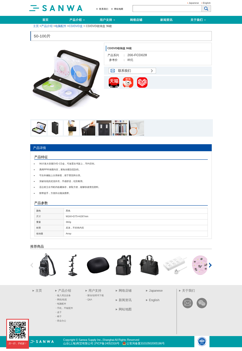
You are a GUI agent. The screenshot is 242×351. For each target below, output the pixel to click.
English (207, 3)
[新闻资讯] (166, 20)
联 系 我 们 (103, 9)
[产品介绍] (75, 20)
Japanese (194, 3)
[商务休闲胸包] (47, 276)
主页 (36, 26)
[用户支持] (120, 20)
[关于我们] (211, 20)
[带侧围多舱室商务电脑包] (123, 276)
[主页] (45, 20)
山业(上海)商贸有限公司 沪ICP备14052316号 (91, 343)
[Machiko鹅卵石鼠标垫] (200, 276)
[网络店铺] (136, 20)
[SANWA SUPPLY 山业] (56, 10)
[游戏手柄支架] (72, 276)
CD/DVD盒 (76, 26)
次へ (210, 265)
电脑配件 (60, 26)
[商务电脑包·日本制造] (149, 276)
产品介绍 (47, 26)
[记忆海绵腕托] (98, 276)
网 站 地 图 (118, 9)
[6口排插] (174, 276)
